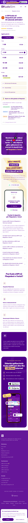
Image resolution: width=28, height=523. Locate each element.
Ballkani (7, 503)
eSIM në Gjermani (5, 469)
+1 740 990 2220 (5, 480)
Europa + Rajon (18, 503)
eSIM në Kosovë (4, 467)
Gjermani (25, 503)
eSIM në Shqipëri (4, 465)
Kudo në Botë (22, 501)
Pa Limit (21, 37)
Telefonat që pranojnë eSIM (7, 457)
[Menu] (25, 6)
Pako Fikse (8, 37)
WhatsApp (15, 210)
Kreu (2, 11)
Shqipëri (12, 503)
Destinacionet (7, 11)
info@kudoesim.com (5, 478)
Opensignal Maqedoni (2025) (10, 122)
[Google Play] (14, 388)
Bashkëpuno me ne (5, 450)
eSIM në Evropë (4, 463)
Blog (2, 448)
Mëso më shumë (11, 516)
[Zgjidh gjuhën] (21, 6)
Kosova (3, 503)
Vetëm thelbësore (20, 519)
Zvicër (14, 505)
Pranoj (7, 519)
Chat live (15, 206)
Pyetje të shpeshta (5, 452)
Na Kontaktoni (4, 455)
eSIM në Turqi (4, 471)
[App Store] (14, 383)
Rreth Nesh (3, 446)
